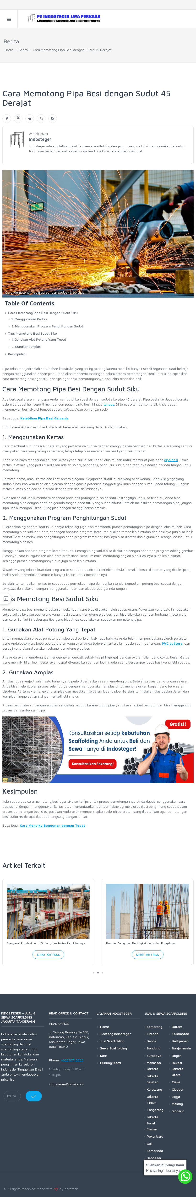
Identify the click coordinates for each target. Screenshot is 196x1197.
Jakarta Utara (177, 1072)
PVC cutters (172, 643)
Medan (152, 1129)
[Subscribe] (34, 1096)
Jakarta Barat (152, 1120)
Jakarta (152, 1069)
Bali (149, 1143)
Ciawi (176, 1082)
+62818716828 (72, 1060)
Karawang (154, 1089)
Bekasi (177, 1063)
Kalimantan (180, 1034)
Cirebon (152, 1034)
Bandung (153, 1048)
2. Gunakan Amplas (26, 346)
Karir (103, 1056)
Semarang (154, 1027)
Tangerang (155, 1110)
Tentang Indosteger (115, 1034)
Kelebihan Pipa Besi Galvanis (44, 418)
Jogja (176, 1096)
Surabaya (154, 1056)
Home (9, 50)
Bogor (176, 1056)
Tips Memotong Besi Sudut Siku (32, 333)
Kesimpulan (17, 354)
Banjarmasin (181, 1048)
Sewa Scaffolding (113, 1048)
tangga (108, 404)
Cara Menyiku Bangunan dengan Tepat (52, 825)
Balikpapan (180, 1041)
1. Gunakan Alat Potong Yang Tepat (38, 339)
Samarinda (155, 1151)
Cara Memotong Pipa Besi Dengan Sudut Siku (43, 313)
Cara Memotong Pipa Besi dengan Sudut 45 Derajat (72, 50)
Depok (151, 1041)
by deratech (68, 1189)
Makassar (154, 1063)
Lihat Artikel (48, 954)
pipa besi (171, 460)
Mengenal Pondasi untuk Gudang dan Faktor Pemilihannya (46, 943)
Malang (177, 1104)
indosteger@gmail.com (66, 1084)
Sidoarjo (178, 1111)
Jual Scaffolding (112, 1041)
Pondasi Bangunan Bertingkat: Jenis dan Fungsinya (140, 943)
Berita (23, 50)
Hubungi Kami (110, 1063)
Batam (177, 1027)
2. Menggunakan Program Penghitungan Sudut (47, 326)
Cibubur (178, 1089)
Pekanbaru (155, 1136)
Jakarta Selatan (152, 1079)
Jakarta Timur (152, 1099)
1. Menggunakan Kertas (29, 319)
